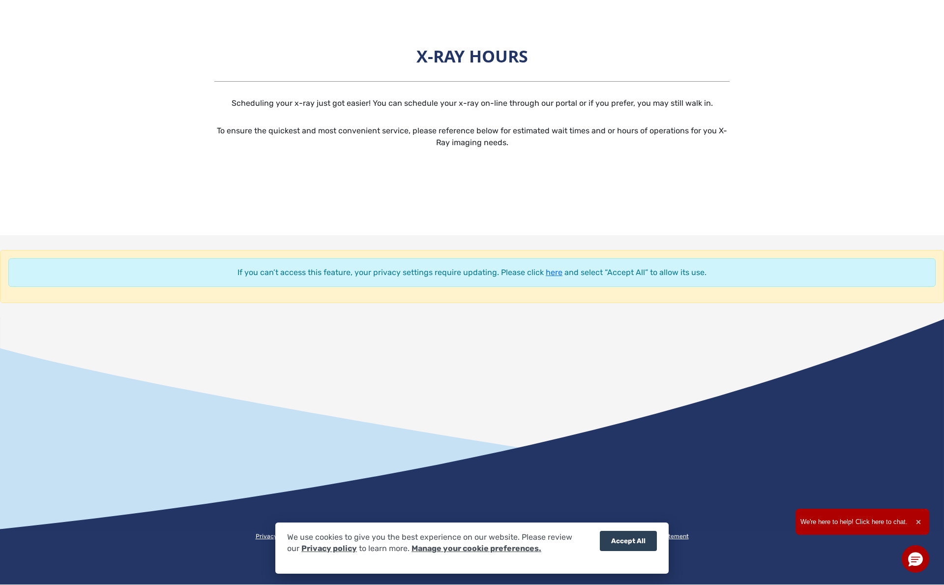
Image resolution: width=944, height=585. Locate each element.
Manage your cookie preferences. (476, 549)
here (554, 272)
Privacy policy (329, 549)
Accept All (628, 541)
